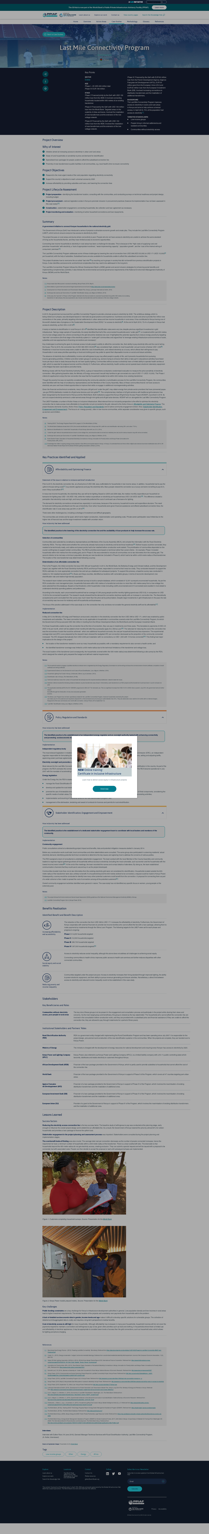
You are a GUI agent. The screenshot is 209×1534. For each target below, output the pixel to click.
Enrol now (104, 789)
